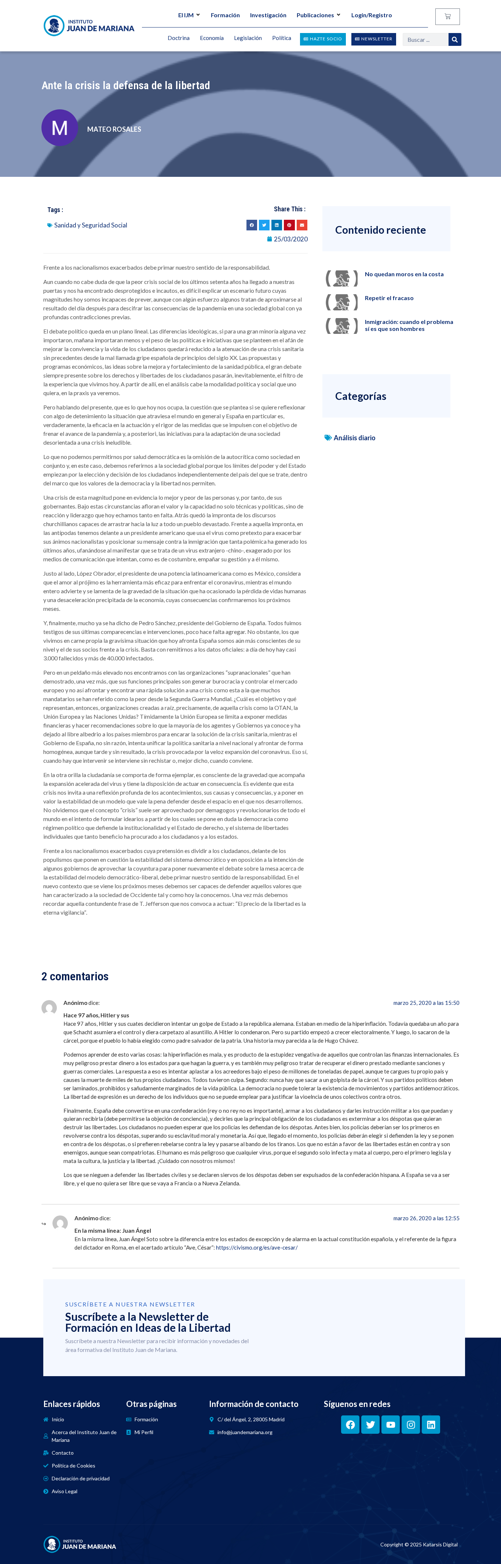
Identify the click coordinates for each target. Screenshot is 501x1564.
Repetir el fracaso (389, 297)
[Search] (455, 39)
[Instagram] (411, 1424)
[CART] (447, 16)
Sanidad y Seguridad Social (90, 225)
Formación (225, 14)
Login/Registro (371, 14)
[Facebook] (350, 1424)
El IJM (186, 14)
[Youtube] (390, 1424)
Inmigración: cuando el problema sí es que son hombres (409, 325)
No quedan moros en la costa (404, 273)
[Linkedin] (431, 1424)
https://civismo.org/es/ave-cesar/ (257, 1247)
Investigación (268, 14)
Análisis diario (355, 438)
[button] (251, 225)
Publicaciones (315, 14)
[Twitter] (370, 1424)
